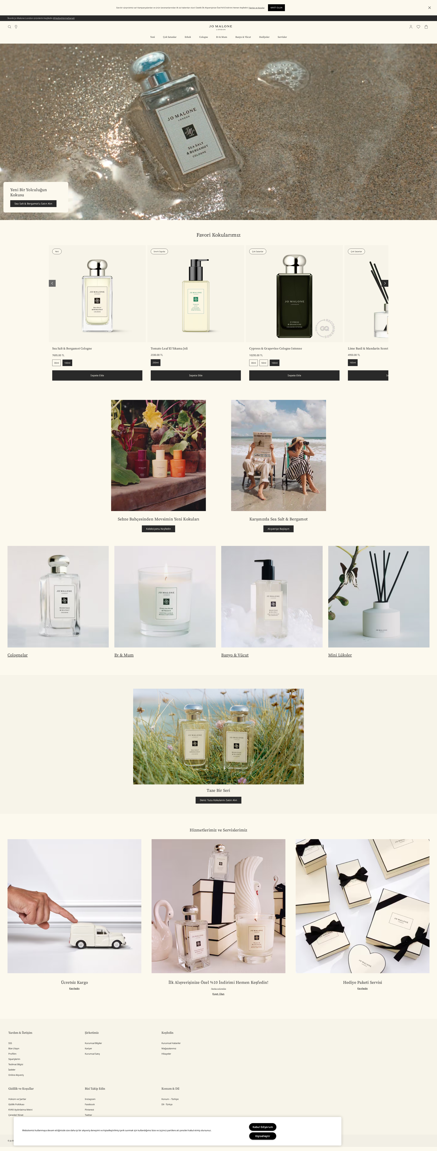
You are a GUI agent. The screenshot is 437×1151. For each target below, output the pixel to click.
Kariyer (88, 1048)
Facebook (90, 1104)
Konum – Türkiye (170, 1099)
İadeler (11, 1069)
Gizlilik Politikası (16, 1104)
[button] (430, 8)
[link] (97, 293)
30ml (56, 362)
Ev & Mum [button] (221, 37)
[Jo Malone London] (220, 27)
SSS (10, 1043)
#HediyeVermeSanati (64, 18)
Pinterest (89, 1109)
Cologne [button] (203, 37)
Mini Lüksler (340, 655)
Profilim (12, 1053)
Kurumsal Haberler (171, 1043)
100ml (67, 362)
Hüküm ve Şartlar (17, 1099)
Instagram (90, 1099)
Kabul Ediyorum (263, 1127)
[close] (428, 8)
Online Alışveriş (16, 1075)
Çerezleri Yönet (15, 1114)
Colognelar (18, 655)
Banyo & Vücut (235, 655)
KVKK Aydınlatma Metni (20, 1109)
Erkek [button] (188, 37)
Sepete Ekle (97, 375)
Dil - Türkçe (166, 1104)
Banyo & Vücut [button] (243, 37)
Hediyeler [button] (264, 37)
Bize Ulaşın (13, 1048)
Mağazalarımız (168, 1048)
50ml (263, 362)
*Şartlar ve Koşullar (257, 7)
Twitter (88, 1115)
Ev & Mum (124, 655)
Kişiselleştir (262, 1136)
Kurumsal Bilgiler (93, 1043)
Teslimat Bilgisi (15, 1064)
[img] (411, 27)
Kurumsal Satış (92, 1053)
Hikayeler (166, 1053)
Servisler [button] (282, 37)
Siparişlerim (14, 1059)
